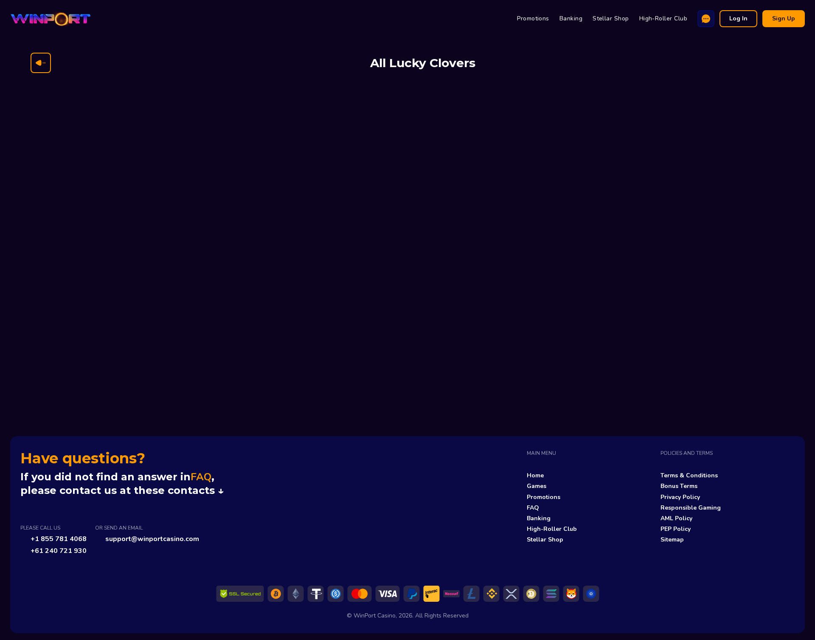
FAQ (201, 477)
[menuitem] (533, 18)
